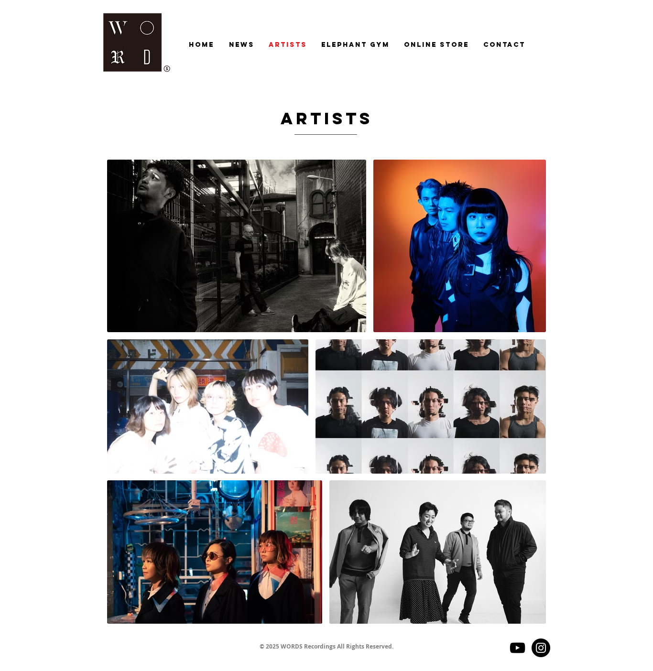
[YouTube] (517, 648)
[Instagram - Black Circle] (541, 648)
